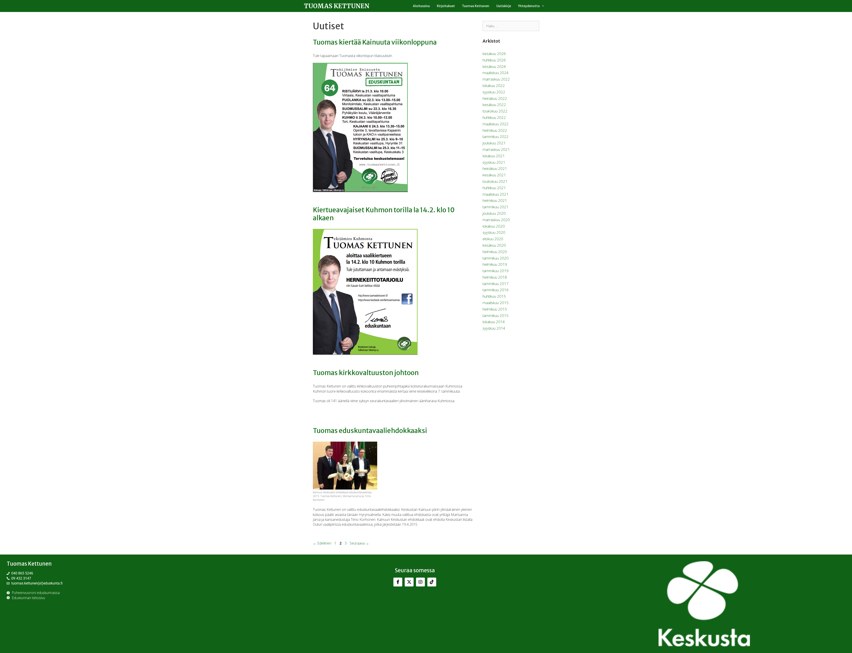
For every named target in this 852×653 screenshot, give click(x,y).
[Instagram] (420, 582)
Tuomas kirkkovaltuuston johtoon (366, 372)
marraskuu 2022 (496, 79)
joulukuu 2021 (494, 143)
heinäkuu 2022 (495, 98)
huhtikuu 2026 (494, 60)
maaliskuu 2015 (496, 302)
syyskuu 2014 (494, 328)
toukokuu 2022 (495, 111)
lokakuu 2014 (494, 321)
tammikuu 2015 (496, 315)
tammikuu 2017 (496, 283)
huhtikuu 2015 (494, 296)
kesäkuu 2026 (494, 53)
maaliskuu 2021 (496, 194)
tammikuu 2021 (496, 206)
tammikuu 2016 (496, 289)
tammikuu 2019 (496, 270)
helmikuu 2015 (495, 309)
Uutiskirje (503, 6)
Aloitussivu (421, 6)
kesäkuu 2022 (494, 104)
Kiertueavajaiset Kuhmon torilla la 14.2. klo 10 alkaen (384, 214)
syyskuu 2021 (494, 162)
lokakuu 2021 (494, 155)
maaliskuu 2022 (496, 123)
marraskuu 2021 (496, 149)
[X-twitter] (409, 582)
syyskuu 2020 (494, 232)
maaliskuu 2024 (496, 72)
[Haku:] (511, 25)
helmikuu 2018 (495, 277)
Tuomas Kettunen (336, 6)
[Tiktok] (431, 582)
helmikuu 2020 (495, 251)
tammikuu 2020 (496, 258)
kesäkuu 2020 (494, 245)
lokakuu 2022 (494, 85)
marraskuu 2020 (496, 219)
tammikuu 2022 (496, 136)
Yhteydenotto (529, 6)
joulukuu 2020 (494, 213)
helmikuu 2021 (495, 200)
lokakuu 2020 (494, 226)
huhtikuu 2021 (494, 187)
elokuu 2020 (493, 238)
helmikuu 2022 (495, 130)
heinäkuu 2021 (495, 168)
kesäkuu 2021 (494, 174)
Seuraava (359, 543)
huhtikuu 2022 (494, 117)
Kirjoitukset (446, 6)
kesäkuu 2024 (494, 66)
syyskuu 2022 (494, 91)
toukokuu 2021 (495, 181)
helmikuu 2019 (495, 264)
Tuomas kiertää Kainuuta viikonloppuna (375, 42)
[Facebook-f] (397, 582)
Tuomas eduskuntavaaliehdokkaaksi (370, 430)
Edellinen (322, 543)
